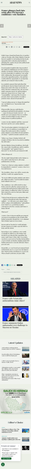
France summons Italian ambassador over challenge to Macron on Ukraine (15, 325)
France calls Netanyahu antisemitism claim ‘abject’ (14, 299)
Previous (2, 26)
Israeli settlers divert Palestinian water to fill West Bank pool (11, 354)
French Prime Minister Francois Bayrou (12, 272)
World (3, 427)
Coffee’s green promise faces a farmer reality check (10, 361)
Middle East (4, 436)
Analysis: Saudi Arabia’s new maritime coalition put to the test (11, 438)
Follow (27, 47)
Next (29, 26)
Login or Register (6, 458)
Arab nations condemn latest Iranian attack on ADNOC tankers (11, 348)
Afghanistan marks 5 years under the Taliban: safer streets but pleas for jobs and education (11, 369)
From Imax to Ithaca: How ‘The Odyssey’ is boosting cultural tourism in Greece (10, 430)
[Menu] (1, 2)
